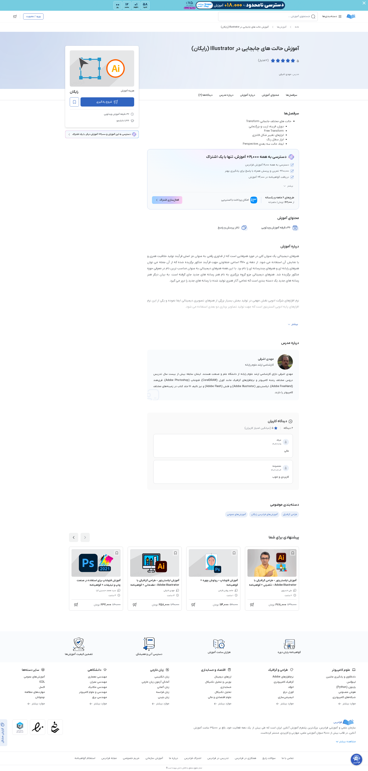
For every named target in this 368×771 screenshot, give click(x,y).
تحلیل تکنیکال (223, 692)
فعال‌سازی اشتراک (169, 200)
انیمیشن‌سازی (286, 697)
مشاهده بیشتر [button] (347, 741)
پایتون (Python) (346, 687)
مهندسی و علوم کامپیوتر (93, 692)
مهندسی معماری (97, 677)
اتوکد (291, 687)
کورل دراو (288, 692)
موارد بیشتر (349, 703)
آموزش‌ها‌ (281, 27)
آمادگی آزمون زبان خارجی (155, 682)
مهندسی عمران (98, 682)
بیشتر (290, 186)
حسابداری (225, 687)
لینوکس (351, 682)
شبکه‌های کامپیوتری (344, 697)
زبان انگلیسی (161, 677)
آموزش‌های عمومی (34, 677)
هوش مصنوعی (347, 692)
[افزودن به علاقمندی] (293, 553)
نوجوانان (40, 697)
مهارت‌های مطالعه (35, 692)
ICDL (42, 682)
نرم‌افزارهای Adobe (283, 677)
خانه (297, 27)
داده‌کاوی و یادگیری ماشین (341, 677)
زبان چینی (163, 697)
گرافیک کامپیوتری (284, 682)
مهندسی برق (99, 697)
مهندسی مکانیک (97, 687)
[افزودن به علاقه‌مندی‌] (74, 102)
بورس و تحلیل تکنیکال (218, 682)
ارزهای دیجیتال (222, 677)
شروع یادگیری (104, 102)
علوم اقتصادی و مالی (219, 697)
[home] (351, 16)
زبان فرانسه (162, 692)
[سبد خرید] (15, 16)
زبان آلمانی (163, 687)
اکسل (42, 687)
